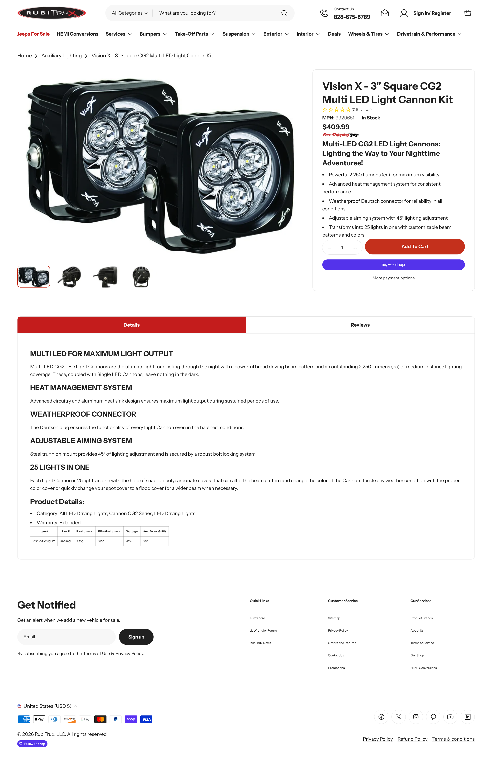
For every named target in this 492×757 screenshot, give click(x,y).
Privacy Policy (378, 739)
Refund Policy (413, 739)
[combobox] (200, 13)
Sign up (136, 637)
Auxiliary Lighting (61, 55)
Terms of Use (96, 653)
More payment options (394, 278)
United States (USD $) (47, 706)
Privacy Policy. (129, 653)
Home (24, 55)
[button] (393, 110)
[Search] (284, 13)
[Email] (385, 13)
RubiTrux (44, 734)
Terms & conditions (453, 739)
